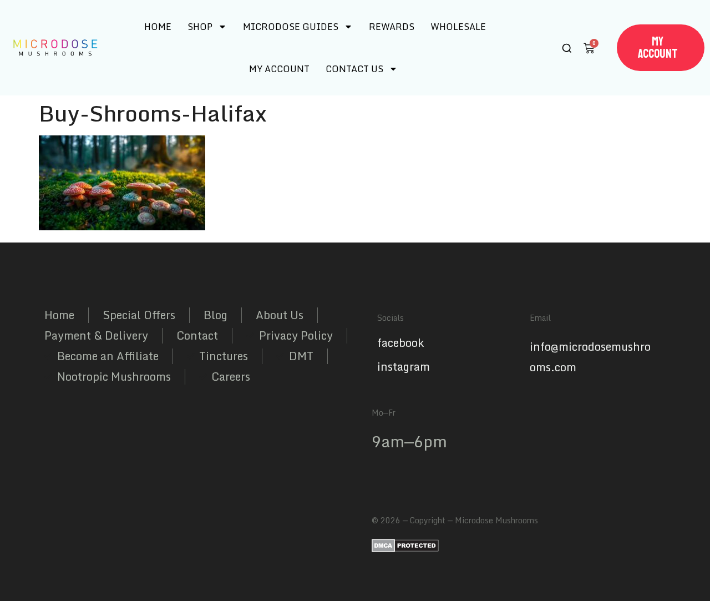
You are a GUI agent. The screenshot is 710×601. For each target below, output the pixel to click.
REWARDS (391, 26)
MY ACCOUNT (279, 69)
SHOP (199, 26)
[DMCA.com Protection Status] (405, 549)
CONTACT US (354, 69)
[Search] (566, 48)
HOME (157, 26)
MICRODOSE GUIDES (290, 26)
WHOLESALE (458, 26)
